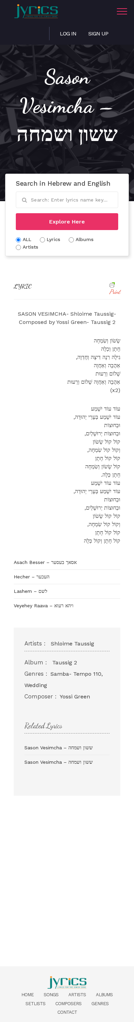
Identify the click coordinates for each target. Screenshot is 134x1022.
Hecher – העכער (31, 576)
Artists (77, 994)
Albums (104, 994)
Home (27, 994)
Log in (68, 33)
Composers (68, 1003)
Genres (100, 1003)
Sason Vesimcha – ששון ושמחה (58, 747)
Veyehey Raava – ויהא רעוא (44, 605)
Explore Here (67, 221)
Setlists (35, 1003)
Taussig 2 (64, 662)
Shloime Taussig (72, 643)
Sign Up (98, 33)
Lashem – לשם (30, 591)
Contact (67, 1012)
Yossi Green (75, 696)
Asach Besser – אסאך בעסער (45, 562)
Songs (51, 994)
